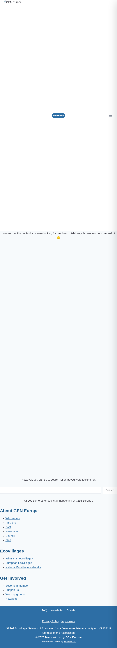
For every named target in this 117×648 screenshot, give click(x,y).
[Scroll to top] (111, 640)
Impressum (68, 621)
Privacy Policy (50, 621)
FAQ (8, 527)
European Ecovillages (18, 562)
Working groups (15, 594)
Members (58, 115)
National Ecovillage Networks (23, 567)
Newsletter (11, 598)
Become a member (17, 585)
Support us (12, 589)
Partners (10, 522)
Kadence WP (70, 641)
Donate (71, 610)
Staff (8, 540)
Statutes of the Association (58, 632)
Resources (12, 531)
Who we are (12, 518)
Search (110, 490)
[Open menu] (110, 115)
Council (10, 535)
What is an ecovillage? (19, 558)
